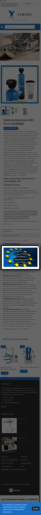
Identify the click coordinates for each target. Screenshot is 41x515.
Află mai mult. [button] (7, 512)
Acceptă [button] (35, 508)
